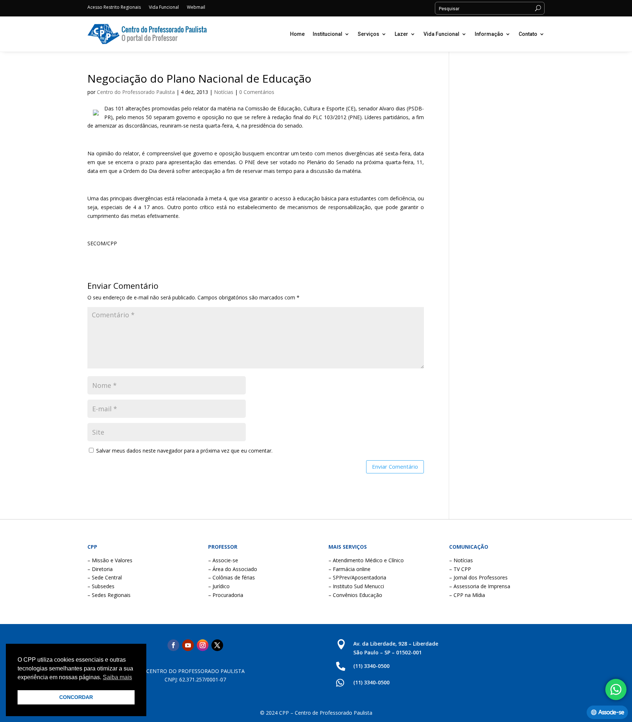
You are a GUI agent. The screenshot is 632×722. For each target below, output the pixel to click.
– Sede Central (104, 577)
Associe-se (611, 712)
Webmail (196, 7)
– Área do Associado (232, 569)
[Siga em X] (217, 645)
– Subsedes (100, 586)
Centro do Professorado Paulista (136, 91)
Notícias (223, 91)
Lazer (401, 34)
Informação (489, 34)
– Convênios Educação (355, 594)
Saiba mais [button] (117, 677)
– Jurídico (219, 586)
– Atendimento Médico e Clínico (366, 560)
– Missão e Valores (109, 560)
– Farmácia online (349, 569)
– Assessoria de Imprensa (479, 586)
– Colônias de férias (231, 577)
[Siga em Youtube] (188, 645)
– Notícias (461, 560)
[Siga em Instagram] (202, 645)
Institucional (327, 34)
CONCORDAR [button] (76, 697)
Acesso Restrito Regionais (114, 7)
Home (297, 34)
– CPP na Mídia (467, 594)
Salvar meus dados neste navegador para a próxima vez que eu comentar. (184, 450)
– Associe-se (223, 560)
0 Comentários (256, 91)
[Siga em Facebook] (173, 645)
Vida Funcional (164, 7)
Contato (528, 34)
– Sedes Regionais (109, 594)
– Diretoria (100, 569)
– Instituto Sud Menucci (356, 586)
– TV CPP (460, 569)
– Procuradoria (225, 594)
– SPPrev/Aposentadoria (357, 577)
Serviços (368, 34)
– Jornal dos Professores (478, 577)
